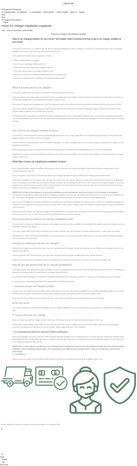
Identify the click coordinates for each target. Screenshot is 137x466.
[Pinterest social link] (68, 7)
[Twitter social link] (66, 7)
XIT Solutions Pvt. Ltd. (50, 452)
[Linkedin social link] (71, 7)
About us (4, 437)
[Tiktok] (88, 439)
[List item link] (103, 429)
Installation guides (6, 434)
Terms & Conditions (7, 441)
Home (3, 30)
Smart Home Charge (80, 116)
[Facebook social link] (64, 7)
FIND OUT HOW (68, 3)
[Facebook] (72, 439)
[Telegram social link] (73, 7)
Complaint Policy (6, 448)
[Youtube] (82, 439)
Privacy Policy (5, 444)
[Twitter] (77, 439)
